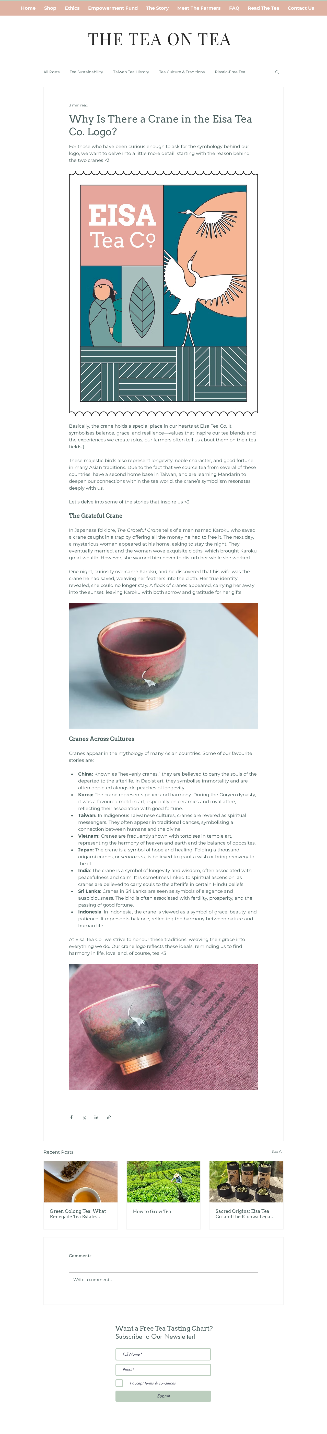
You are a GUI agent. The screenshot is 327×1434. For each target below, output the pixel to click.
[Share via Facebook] (71, 1117)
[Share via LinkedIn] (96, 1117)
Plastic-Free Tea (230, 71)
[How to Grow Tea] (164, 1181)
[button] (277, 72)
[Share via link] (109, 1117)
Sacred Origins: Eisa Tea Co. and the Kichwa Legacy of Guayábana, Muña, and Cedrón (245, 1214)
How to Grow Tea (152, 1211)
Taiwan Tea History (131, 71)
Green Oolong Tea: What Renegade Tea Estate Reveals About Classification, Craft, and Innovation (78, 1214)
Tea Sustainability (86, 71)
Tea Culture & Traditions (182, 71)
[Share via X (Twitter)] (83, 1117)
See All (278, 1151)
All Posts (51, 71)
